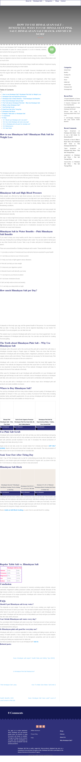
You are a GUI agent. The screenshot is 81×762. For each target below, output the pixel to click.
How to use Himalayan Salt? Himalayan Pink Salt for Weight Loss (22, 94)
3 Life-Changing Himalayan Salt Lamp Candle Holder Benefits (72, 119)
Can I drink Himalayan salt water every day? (17, 122)
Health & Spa (67, 84)
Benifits (66, 72)
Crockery (66, 77)
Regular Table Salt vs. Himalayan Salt (14, 113)
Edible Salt (67, 82)
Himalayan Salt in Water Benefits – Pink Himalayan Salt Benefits (21, 98)
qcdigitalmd (67, 155)
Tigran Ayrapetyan (70, 131)
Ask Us (36, 642)
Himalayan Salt (68, 87)
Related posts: (9, 126)
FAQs (4, 118)
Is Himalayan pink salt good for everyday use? (18, 124)
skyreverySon (67, 161)
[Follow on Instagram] (40, 726)
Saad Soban (9, 128)
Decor (65, 79)
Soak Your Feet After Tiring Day (12, 109)
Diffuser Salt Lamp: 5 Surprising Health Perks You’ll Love (72, 113)
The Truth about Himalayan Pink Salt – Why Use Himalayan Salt (21, 103)
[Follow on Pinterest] (43, 726)
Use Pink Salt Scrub (8, 107)
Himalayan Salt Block (9, 111)
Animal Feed (67, 70)
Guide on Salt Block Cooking (14, 510)
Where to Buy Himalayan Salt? (11, 105)
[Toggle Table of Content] (1, 92)
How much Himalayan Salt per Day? (13, 101)
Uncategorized (68, 89)
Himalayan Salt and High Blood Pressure (14, 96)
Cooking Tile (67, 74)
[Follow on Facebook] (37, 726)
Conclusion (6, 115)
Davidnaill (66, 139)
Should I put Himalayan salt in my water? (16, 120)
